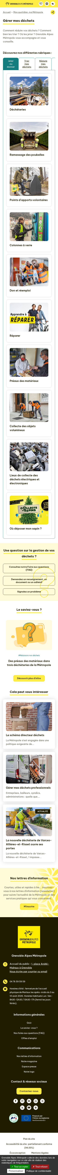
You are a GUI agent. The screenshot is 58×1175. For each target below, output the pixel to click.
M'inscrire (29, 906)
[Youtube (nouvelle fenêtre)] (29, 1107)
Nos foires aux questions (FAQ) (29, 1033)
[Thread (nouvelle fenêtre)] (42, 1101)
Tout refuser (41, 1166)
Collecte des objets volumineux (23, 428)
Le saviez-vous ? (29, 1028)
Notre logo (29, 1071)
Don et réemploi (20, 290)
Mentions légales (39, 1153)
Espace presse (29, 1066)
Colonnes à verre (21, 245)
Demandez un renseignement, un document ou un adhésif (29, 581)
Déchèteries (18, 109)
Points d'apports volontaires (29, 200)
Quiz (29, 1022)
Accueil (7, 12)
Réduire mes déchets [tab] (43, 64)
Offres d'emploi (29, 1038)
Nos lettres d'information (29, 1056)
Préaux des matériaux (24, 381)
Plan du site (29, 1139)
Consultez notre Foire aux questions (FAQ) (29, 568)
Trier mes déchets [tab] (26, 64)
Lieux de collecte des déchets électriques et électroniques (24, 479)
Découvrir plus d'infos (29, 678)
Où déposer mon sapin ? (26, 528)
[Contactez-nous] (41, 3)
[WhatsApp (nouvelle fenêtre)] (35, 1101)
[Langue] (47, 3)
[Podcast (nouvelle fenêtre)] (35, 1107)
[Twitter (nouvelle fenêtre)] (22, 1107)
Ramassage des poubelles (27, 154)
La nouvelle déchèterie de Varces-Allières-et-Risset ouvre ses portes (29, 844)
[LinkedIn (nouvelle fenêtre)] (29, 1101)
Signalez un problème (29, 591)
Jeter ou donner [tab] (11, 64)
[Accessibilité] (53, 3)
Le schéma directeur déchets (25, 735)
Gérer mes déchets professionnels (28, 787)
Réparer (15, 335)
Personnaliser (16, 1171)
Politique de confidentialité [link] (38, 1171)
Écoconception (17, 1153)
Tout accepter (20, 1166)
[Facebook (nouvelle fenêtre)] (15, 1101)
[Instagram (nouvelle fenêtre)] (22, 1101)
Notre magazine (29, 1061)
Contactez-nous (29, 1091)
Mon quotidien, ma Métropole (28, 12)
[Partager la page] (53, 12)
